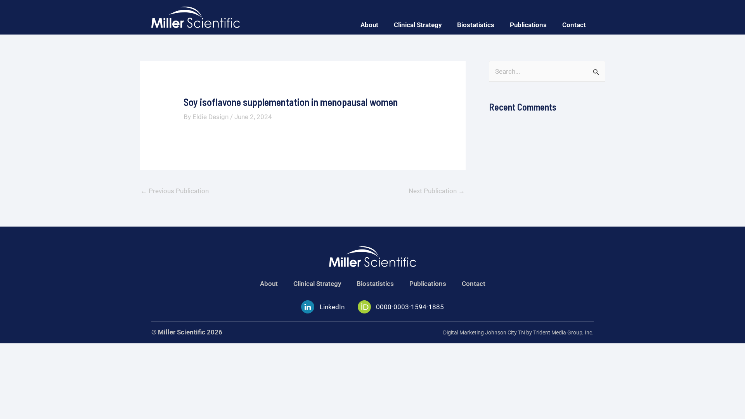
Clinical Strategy (418, 25)
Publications (528, 25)
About (369, 25)
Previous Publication (174, 191)
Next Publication (437, 191)
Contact (574, 25)
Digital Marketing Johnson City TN (484, 332)
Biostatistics (475, 25)
